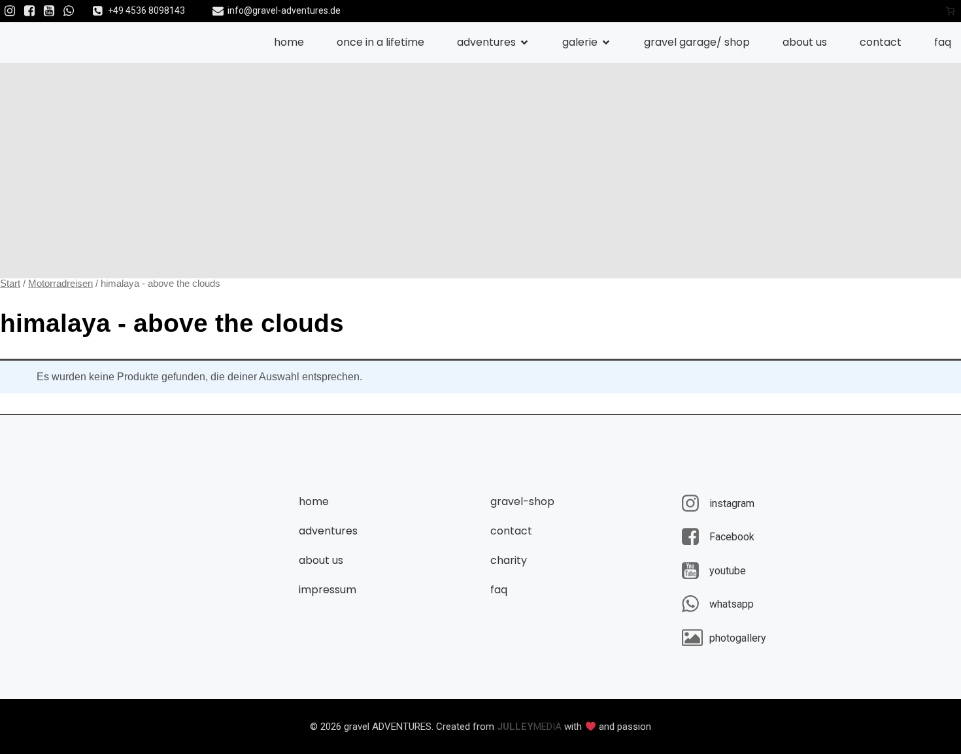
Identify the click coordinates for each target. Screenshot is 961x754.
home (289, 42)
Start (10, 283)
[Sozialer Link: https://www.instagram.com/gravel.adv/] (10, 11)
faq (942, 42)
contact (881, 42)
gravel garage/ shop (697, 42)
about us (805, 42)
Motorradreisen (60, 283)
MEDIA (529, 726)
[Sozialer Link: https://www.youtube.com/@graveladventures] (49, 11)
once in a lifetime (380, 42)
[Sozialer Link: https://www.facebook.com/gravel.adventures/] (29, 11)
